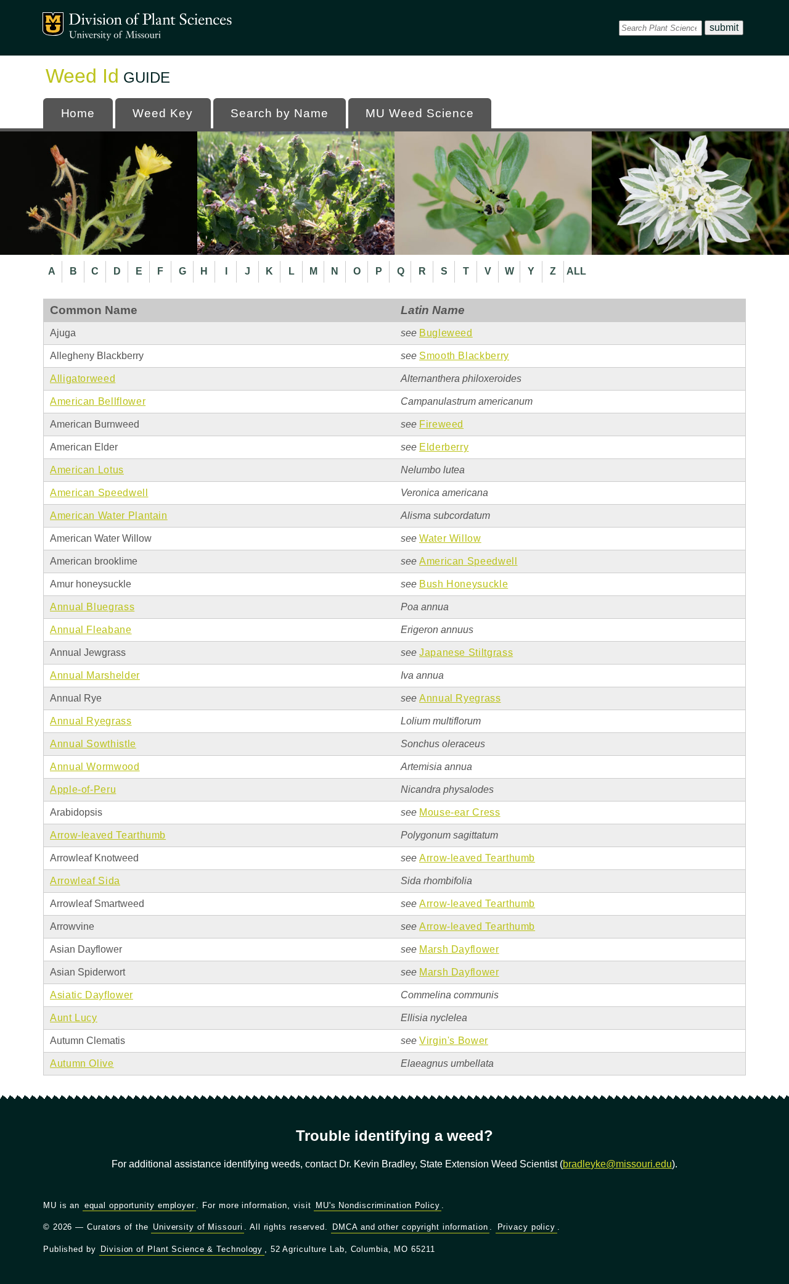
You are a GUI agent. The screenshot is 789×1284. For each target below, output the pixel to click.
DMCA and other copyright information (410, 1227)
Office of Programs (150, 21)
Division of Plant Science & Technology (181, 1249)
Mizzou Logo (53, 24)
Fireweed (441, 424)
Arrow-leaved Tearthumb (108, 835)
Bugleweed (446, 333)
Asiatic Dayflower (91, 995)
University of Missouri (115, 35)
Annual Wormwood (95, 766)
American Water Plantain (109, 515)
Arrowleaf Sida (85, 881)
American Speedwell (99, 492)
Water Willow (450, 538)
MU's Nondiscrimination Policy (378, 1205)
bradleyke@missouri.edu (617, 1164)
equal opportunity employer (139, 1205)
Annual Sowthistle (93, 744)
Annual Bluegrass (92, 607)
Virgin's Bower (453, 1040)
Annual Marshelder (95, 675)
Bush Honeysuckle (463, 584)
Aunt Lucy (73, 1018)
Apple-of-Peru (83, 789)
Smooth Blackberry (464, 355)
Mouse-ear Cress (460, 812)
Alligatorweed (82, 378)
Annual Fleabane (91, 629)
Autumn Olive (82, 1063)
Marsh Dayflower (459, 949)
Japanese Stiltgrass (466, 652)
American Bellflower (97, 401)
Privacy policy (526, 1227)
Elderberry (443, 447)
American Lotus (87, 470)
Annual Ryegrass (460, 698)
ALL (576, 271)
